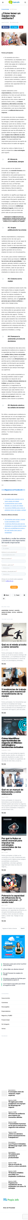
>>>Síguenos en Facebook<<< (13, 490)
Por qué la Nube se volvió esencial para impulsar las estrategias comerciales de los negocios (12, 844)
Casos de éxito (6, 998)
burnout (11, 610)
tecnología (4, 614)
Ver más (4, 663)
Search (22, 928)
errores (14, 612)
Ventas (4, 1028)
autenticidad (5, 610)
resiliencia (19, 612)
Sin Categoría (5, 1024)
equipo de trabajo (6, 612)
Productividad (5, 9)
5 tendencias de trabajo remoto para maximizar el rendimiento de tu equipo (14, 692)
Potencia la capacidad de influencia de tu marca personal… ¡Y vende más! (13, 899)
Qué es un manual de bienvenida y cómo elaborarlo (12, 791)
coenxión (16, 610)
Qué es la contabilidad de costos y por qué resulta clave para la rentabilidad (15, 530)
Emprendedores (8, 719)
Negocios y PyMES (19, 719)
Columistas (5, 1002)
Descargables (5, 1007)
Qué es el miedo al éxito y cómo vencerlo (14, 645)
